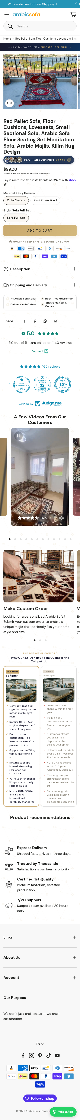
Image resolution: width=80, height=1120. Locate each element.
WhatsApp (65, 1112)
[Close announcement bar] (76, 3)
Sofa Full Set (16, 218)
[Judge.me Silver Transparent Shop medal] (40, 384)
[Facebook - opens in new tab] (23, 1055)
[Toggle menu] (6, 14)
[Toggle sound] (61, 518)
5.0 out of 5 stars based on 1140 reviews (40, 342)
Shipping (21, 173)
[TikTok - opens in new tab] (48, 1055)
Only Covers (16, 200)
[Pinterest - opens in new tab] (40, 1055)
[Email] (55, 321)
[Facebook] (25, 321)
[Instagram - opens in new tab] (31, 1055)
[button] (40, 26)
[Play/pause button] (18, 435)
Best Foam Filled (45, 200)
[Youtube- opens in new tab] (57, 1055)
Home (7, 38)
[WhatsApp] (45, 321)
